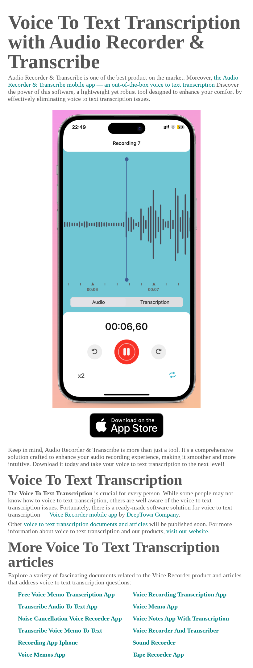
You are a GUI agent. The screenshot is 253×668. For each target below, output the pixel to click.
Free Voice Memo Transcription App (66, 594)
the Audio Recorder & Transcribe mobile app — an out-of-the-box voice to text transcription (123, 81)
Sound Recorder (154, 642)
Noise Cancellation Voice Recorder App (70, 618)
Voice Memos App (41, 654)
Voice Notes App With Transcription (181, 618)
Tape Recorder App (158, 654)
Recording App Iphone (48, 642)
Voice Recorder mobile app (83, 514)
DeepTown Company (152, 514)
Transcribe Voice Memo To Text (60, 630)
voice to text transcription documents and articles (86, 524)
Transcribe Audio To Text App (57, 606)
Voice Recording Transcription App (179, 594)
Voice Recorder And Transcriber (176, 630)
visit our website (187, 531)
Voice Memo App (155, 606)
